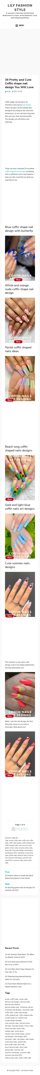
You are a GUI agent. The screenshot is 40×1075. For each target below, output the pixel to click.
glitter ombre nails (11, 848)
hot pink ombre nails (25, 848)
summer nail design (15, 858)
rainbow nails (22, 855)
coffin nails (9, 1013)
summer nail (18, 1050)
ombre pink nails (11, 1042)
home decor (19, 1031)
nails (14, 1039)
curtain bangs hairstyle (13, 1021)
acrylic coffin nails (15, 840)
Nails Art (15, 838)
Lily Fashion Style (20, 7)
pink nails (21, 1045)
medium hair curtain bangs (14, 1034)
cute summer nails (25, 845)
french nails (28, 1026)
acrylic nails (23, 999)
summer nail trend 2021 (13, 1055)
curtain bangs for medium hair (16, 1018)
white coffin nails (25, 1058)
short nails (23, 1047)
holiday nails (9, 1031)
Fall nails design (17, 1026)
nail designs (28, 850)
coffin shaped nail (28, 843)
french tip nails (10, 1029)
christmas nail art (26, 1007)
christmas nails (27, 1010)
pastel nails (13, 855)
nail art (27, 1034)
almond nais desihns (12, 1005)
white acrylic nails (11, 1058)
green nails (21, 1029)
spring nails (9, 1050)
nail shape (20, 1039)
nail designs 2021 (11, 853)
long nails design (18, 850)
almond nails (25, 1002)
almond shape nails (12, 1007)
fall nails (8, 1026)
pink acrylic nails (11, 1045)
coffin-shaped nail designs (15, 171)
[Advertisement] (20, 53)
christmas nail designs (13, 1010)
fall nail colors (25, 1023)
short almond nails (12, 1047)
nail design (26, 105)
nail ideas (21, 853)
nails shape (29, 1039)
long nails (8, 850)
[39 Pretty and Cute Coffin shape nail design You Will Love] (18, 280)
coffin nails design (15, 843)
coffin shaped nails (11, 845)
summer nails (18, 860)
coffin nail (25, 840)
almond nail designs (12, 1002)
